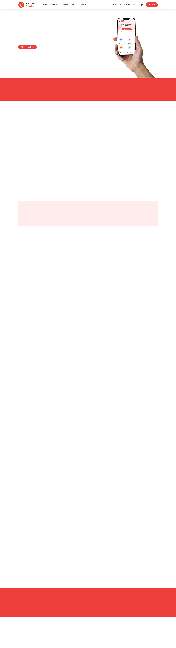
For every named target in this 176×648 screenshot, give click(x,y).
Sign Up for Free (27, 47)
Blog (73, 5)
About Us (54, 5)
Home (45, 5)
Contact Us (83, 5)
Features (65, 5)
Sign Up (152, 4)
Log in (142, 5)
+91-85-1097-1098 (129, 5)
